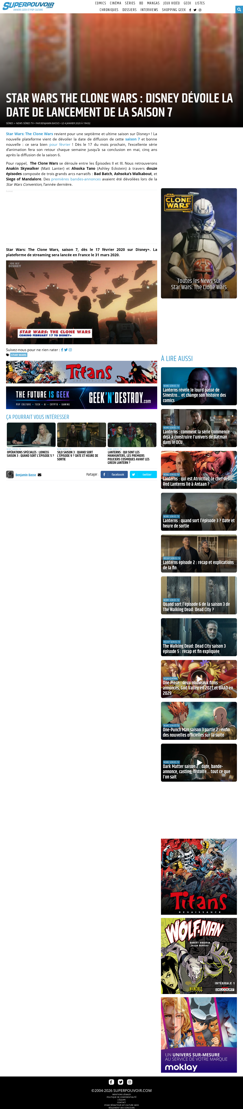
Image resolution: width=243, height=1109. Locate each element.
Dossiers (129, 10)
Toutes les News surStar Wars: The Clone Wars (199, 284)
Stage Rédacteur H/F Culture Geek (121, 1105)
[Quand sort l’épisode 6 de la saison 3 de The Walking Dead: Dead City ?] (199, 595)
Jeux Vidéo (171, 3)
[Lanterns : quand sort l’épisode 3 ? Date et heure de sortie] (199, 512)
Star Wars (18, 355)
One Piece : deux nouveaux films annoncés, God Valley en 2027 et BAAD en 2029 (198, 688)
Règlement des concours (122, 1107)
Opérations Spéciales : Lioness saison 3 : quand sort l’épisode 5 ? (30, 454)
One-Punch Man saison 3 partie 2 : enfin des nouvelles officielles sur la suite (196, 732)
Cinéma (115, 3)
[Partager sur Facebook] (114, 474)
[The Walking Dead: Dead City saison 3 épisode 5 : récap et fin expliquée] (199, 637)
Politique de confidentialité (121, 1097)
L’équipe (122, 1099)
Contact (121, 1102)
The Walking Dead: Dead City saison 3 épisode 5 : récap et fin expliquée (194, 649)
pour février (59, 144)
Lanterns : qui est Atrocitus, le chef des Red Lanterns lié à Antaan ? (196, 481)
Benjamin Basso (49, 123)
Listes (200, 3)
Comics (100, 3)
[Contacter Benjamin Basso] (39, 475)
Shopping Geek (174, 10)
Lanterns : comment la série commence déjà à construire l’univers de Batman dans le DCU (196, 437)
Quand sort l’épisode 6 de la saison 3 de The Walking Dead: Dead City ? (196, 607)
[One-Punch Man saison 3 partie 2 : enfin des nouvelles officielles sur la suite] (199, 721)
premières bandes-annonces (76, 179)
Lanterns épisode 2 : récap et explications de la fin (198, 565)
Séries (130, 3)
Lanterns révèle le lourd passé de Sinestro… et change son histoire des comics (194, 395)
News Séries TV (25, 123)
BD (141, 3)
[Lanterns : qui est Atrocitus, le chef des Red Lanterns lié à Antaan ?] (199, 470)
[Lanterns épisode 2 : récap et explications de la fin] (199, 554)
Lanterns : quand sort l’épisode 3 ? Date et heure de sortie (199, 523)
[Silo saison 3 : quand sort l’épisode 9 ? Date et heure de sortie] (81, 435)
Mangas (153, 3)
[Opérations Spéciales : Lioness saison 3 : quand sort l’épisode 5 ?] (31, 435)
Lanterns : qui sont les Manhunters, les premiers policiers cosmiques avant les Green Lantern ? (128, 458)
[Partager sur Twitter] (143, 474)
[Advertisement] (81, 217)
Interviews (149, 10)
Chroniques (109, 10)
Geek (187, 3)
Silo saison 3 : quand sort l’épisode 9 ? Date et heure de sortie (77, 456)
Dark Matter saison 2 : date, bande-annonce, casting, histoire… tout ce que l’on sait (196, 772)
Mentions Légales (121, 1094)
